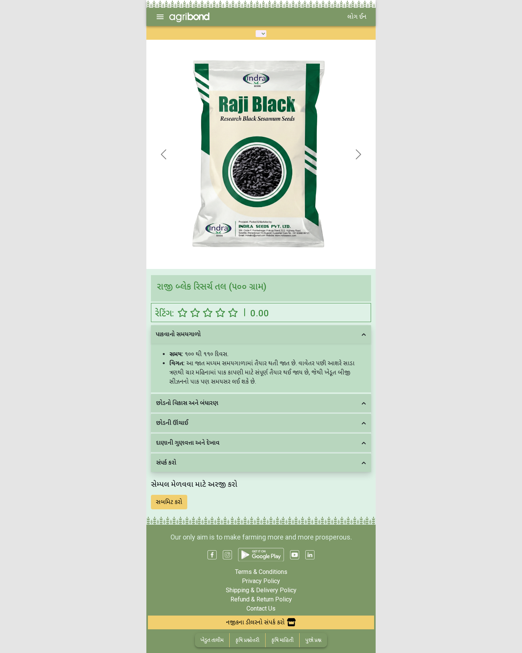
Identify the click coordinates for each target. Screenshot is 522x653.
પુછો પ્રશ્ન (313, 640)
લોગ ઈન (356, 16)
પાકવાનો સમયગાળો (178, 334)
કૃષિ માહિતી (282, 640)
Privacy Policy (261, 581)
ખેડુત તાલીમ (212, 640)
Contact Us (261, 608)
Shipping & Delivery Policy (261, 590)
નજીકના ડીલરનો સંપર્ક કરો (255, 622)
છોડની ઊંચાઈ (172, 422)
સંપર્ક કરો (166, 462)
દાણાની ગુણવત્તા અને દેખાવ (187, 442)
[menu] (160, 17)
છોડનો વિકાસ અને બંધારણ (187, 403)
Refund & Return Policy (261, 599)
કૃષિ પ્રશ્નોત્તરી (247, 640)
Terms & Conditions (261, 571)
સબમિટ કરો (169, 502)
